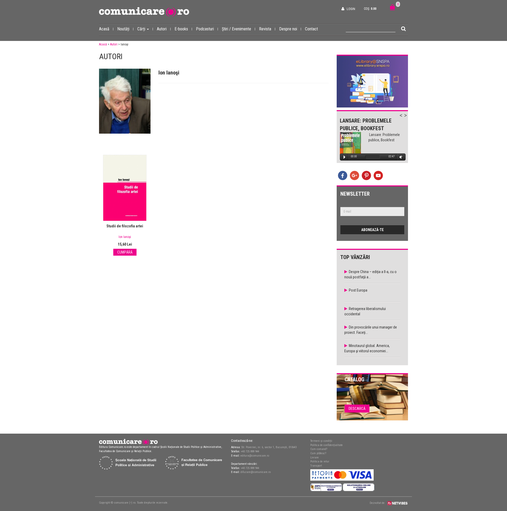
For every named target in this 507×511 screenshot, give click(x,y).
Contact (311, 28)
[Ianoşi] (125, 101)
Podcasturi (205, 28)
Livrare (314, 457)
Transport (316, 465)
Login (351, 9)
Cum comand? (318, 449)
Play (344, 157)
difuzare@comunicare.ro (256, 472)
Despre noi (288, 28)
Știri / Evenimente (236, 28)
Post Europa (358, 290)
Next (408, 118)
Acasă (104, 28)
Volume (400, 157)
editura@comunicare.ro (255, 455)
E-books (181, 28)
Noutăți (123, 28)
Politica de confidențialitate (326, 445)
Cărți (141, 28)
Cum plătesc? (318, 453)
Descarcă (357, 408)
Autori (162, 28)
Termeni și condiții (321, 441)
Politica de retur (319, 461)
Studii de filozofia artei (124, 226)
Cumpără (125, 252)
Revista (265, 28)
